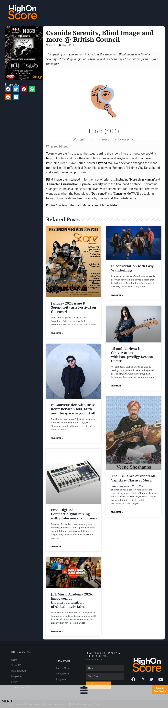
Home (14, 659)
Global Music (62, 673)
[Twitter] (151, 679)
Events (14, 681)
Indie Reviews (18, 670)
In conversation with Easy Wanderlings (132, 268)
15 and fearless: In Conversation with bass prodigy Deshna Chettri (132, 354)
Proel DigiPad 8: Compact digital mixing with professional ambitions (74, 513)
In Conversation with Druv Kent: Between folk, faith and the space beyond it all (73, 408)
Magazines (16, 676)
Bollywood (61, 679)
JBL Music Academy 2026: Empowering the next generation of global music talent (72, 600)
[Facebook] (133, 679)
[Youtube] (161, 679)
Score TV (16, 665)
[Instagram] (142, 679)
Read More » (57, 333)
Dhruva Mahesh (110, 205)
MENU (7, 701)
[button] (84, 688)
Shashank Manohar (82, 205)
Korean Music (63, 668)
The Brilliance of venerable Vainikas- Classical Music (133, 478)
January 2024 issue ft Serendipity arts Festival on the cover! (73, 307)
